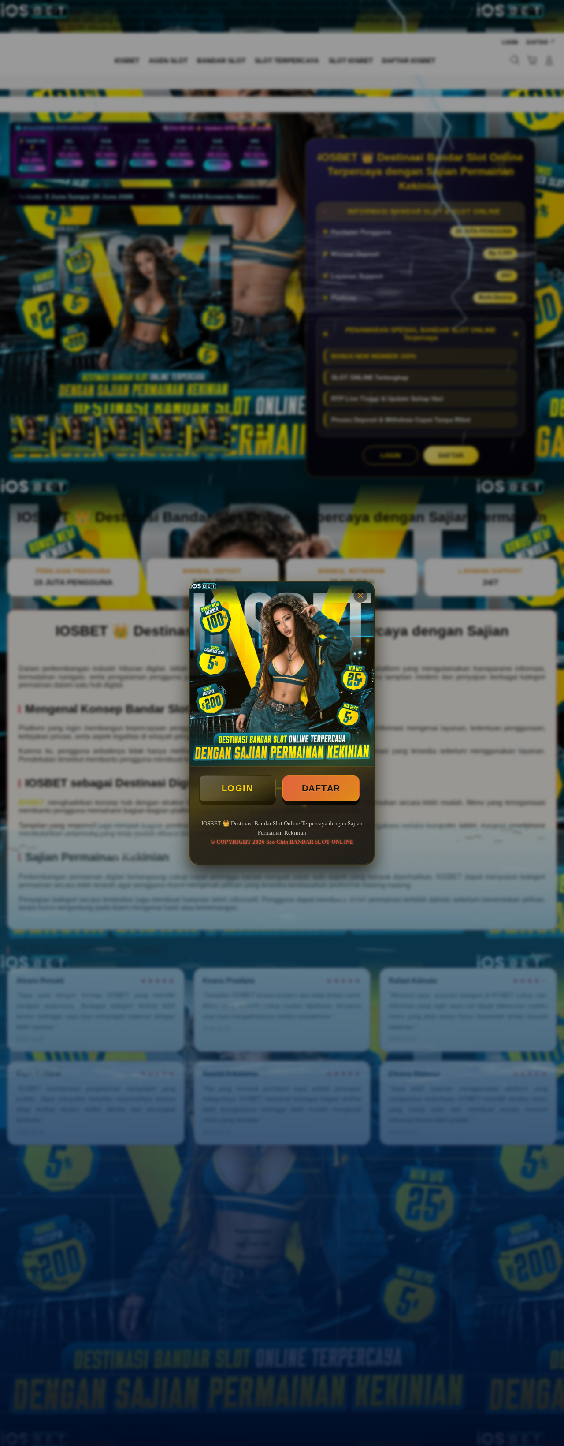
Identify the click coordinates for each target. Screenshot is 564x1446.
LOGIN (237, 788)
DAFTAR (321, 788)
